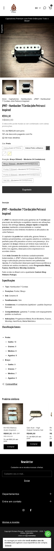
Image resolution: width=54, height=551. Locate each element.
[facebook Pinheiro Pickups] (31, 510)
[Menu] (4, 8)
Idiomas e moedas (10, 522)
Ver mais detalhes (12, 138)
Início (4, 99)
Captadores (14, 99)
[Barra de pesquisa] (44, 8)
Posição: (23, 159)
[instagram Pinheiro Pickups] (23, 510)
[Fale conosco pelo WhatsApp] (48, 534)
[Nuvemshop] (27, 536)
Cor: (6, 143)
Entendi (8, 545)
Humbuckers (26, 99)
